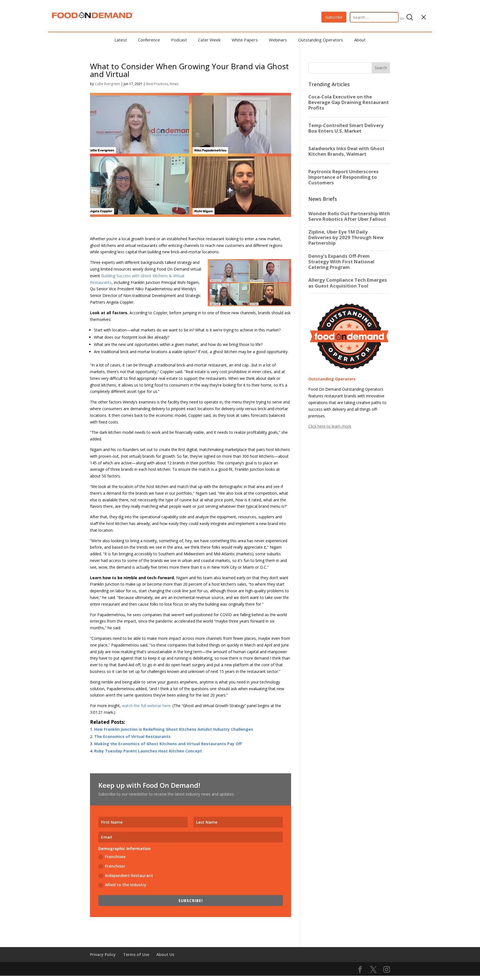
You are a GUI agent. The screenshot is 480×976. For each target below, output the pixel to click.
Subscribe (333, 17)
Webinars (278, 40)
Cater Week (209, 40)
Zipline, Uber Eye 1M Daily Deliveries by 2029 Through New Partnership (345, 237)
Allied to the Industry (125, 884)
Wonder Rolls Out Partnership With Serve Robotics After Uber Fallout (349, 216)
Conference (149, 40)
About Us (165, 954)
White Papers (245, 40)
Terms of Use (136, 954)
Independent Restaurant (129, 875)
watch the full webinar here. (146, 705)
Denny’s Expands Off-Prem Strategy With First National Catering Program (341, 261)
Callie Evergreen (107, 83)
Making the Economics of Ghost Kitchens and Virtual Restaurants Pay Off (168, 743)
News (174, 83)
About (360, 40)
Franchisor (115, 866)
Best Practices (157, 83)
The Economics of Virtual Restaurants (132, 736)
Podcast (179, 40)
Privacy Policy (103, 954)
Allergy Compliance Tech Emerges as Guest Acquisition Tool (347, 282)
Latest (120, 40)
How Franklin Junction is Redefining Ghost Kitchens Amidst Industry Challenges (173, 729)
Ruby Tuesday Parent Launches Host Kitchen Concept (148, 751)
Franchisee (115, 856)
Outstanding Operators (320, 40)
